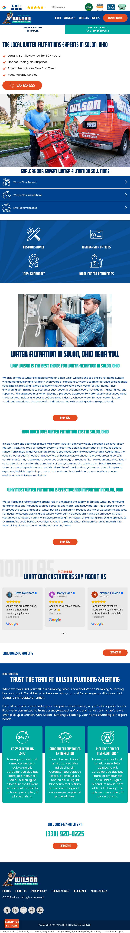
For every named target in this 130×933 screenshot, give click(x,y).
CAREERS (84, 18)
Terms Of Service (60, 891)
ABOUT (94, 17)
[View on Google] (9, 594)
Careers (6, 891)
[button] (70, 18)
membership (80, 891)
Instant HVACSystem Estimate (97, 29)
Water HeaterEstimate (32, 29)
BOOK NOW (115, 18)
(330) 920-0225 (65, 834)
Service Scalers (99, 891)
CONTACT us (115, 652)
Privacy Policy (39, 891)
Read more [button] (12, 617)
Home (58, 18)
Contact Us (20, 891)
